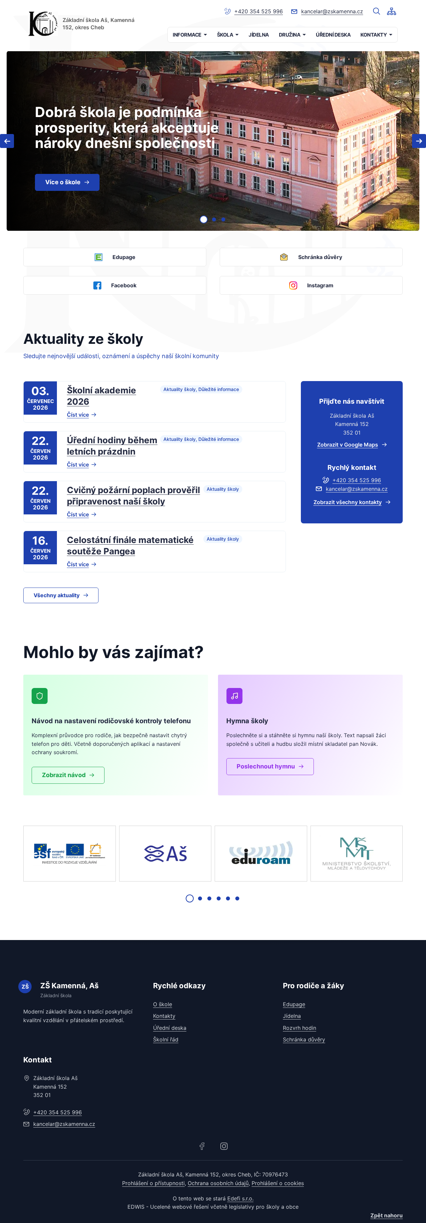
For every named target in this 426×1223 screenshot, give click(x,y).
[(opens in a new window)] (69, 854)
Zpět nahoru (386, 1215)
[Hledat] (376, 11)
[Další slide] (419, 141)
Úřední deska (169, 1027)
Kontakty (164, 1016)
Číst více (78, 414)
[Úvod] (43, 24)
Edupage (294, 1004)
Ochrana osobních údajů (218, 1183)
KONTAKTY (373, 35)
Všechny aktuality (57, 595)
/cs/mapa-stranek (391, 11)
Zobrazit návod (64, 774)
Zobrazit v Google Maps (347, 444)
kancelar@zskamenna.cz (332, 11)
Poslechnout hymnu (266, 766)
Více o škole (63, 181)
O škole (162, 1004)
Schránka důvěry (304, 1039)
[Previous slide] (32, 854)
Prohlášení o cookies (278, 1183)
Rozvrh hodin (299, 1027)
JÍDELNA (259, 35)
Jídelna (292, 1016)
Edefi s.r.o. (240, 1198)
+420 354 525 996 (258, 11)
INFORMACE (187, 35)
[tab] (203, 219)
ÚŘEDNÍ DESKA (333, 35)
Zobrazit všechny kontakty (348, 502)
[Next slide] (394, 854)
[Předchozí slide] (7, 141)
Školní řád (165, 1039)
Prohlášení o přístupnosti (153, 1183)
